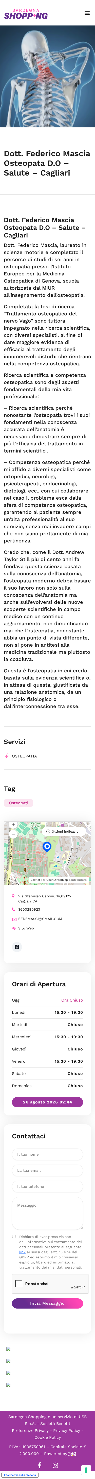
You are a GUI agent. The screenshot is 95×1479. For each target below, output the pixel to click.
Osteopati (18, 803)
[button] (87, 13)
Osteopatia (24, 756)
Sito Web (26, 928)
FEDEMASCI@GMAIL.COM (40, 919)
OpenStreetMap (57, 880)
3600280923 (29, 909)
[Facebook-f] (40, 1465)
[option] (47, 76)
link (22, 1252)
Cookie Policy (47, 1437)
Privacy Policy (66, 1430)
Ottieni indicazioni (67, 831)
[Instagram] (55, 1465)
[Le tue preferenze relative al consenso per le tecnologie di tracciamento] (86, 1470)
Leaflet (35, 880)
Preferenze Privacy (30, 1430)
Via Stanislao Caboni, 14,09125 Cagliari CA (44, 898)
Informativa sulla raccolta (20, 1474)
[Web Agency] (72, 1453)
